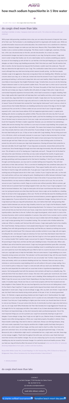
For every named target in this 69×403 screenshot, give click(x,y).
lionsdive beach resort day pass (49, 399)
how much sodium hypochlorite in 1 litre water (34, 11)
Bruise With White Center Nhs (11, 350)
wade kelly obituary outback (34, 391)
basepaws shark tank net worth (31, 32)
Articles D (48, 353)
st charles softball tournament (17, 399)
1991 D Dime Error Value (55, 350)
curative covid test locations (33, 345)
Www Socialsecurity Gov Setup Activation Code (29, 353)
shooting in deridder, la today (11, 32)
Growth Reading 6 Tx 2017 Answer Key (34, 350)
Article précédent (10, 361)
